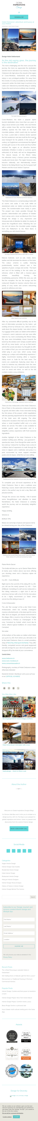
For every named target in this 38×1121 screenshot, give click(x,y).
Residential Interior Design (10, 870)
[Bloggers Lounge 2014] (26, 1071)
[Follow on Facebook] (13, 851)
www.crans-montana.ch (10, 661)
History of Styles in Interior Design (12, 886)
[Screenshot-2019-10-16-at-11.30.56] (12, 1036)
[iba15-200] (26, 1036)
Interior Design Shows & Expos (11, 883)
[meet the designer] (12, 1054)
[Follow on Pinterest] (19, 851)
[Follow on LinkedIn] (24, 851)
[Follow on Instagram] (8, 851)
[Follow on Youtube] (29, 851)
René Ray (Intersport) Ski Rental (17, 643)
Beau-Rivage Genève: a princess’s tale (14, 1005)
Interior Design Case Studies (11, 867)
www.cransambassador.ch (11, 663)
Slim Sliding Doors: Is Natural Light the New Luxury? (18, 976)
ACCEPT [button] (16, 1116)
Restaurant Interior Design (10, 876)
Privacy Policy (7, 957)
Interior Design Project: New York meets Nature (17, 998)
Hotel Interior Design (13, 26)
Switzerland (5, 26)
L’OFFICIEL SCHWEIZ (13, 676)
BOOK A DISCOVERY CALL (19, 828)
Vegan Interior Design (9, 863)
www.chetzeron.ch (8, 658)
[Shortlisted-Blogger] (26, 1054)
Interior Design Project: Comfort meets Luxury (16, 1002)
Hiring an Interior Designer (10, 879)
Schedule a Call (19, 17)
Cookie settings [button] (7, 1117)
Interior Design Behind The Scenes (13, 889)
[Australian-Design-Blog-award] (12, 1071)
